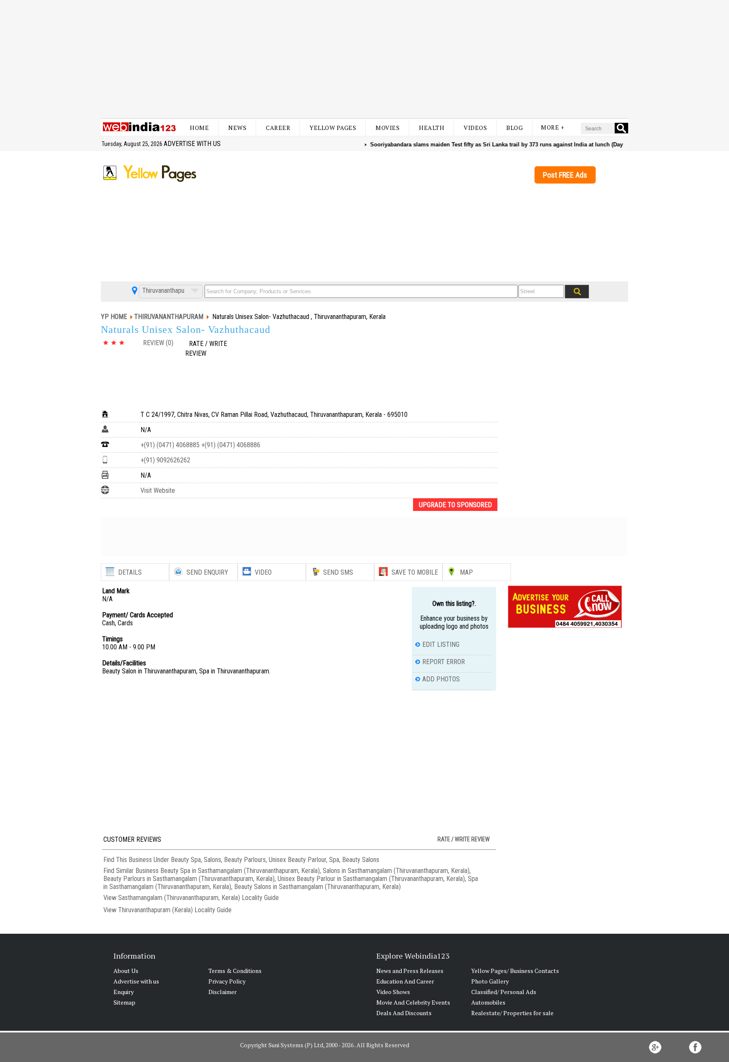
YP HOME (114, 317)
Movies (387, 128)
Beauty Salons (360, 860)
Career (278, 128)
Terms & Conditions (235, 971)
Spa (334, 860)
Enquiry (123, 992)
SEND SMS (338, 572)
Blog (514, 128)
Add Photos (441, 679)
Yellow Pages (333, 128)
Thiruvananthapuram (168, 317)
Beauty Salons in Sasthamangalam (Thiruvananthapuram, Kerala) (317, 887)
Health (431, 128)
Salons (212, 860)
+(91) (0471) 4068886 (230, 445)
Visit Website (157, 490)
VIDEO (263, 572)
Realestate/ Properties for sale (512, 1013)
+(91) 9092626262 (165, 460)
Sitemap (124, 1002)
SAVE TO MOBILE (415, 572)
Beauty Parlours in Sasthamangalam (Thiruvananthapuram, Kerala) (189, 879)
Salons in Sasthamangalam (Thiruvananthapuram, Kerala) (396, 871)
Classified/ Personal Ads (503, 992)
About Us (125, 971)
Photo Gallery (490, 981)
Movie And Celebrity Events (413, 1002)
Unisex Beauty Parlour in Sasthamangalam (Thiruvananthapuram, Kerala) (371, 879)
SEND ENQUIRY (207, 572)
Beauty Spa (186, 860)
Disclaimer (222, 992)
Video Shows (393, 992)
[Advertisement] (364, 59)
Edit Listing (440, 644)
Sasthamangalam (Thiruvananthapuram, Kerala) (179, 898)
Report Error (443, 662)
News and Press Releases (409, 971)
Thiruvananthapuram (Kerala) (155, 910)
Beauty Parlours (245, 860)
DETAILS (130, 572)
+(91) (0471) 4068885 (170, 445)
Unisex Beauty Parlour (297, 860)
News (237, 128)
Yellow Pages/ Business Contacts (515, 971)
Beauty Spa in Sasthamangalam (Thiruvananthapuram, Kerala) (240, 871)
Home (199, 128)
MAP (466, 572)
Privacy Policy (227, 981)
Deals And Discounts (404, 1013)
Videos (475, 128)
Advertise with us (192, 144)
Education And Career (405, 981)
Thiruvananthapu (162, 290)
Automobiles (488, 1002)
